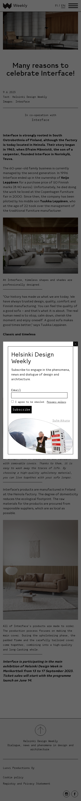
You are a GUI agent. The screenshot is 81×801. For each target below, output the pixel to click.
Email (16, 390)
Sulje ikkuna (61, 420)
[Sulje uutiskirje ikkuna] (75, 344)
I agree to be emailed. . (41, 401)
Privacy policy (56, 401)
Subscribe (21, 409)
